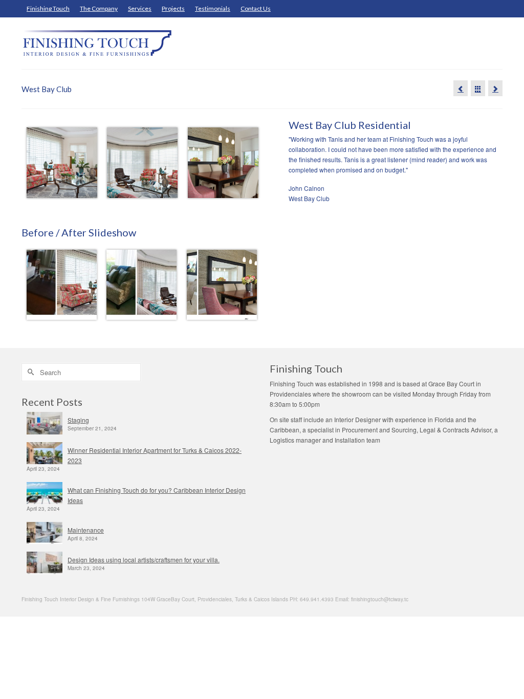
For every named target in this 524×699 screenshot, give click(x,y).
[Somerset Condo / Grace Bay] (495, 88)
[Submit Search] (29, 372)
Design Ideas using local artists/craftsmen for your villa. (144, 559)
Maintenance (86, 530)
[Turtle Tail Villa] (460, 88)
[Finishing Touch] (96, 43)
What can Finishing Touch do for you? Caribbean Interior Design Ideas (157, 495)
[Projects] (478, 88)
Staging (78, 420)
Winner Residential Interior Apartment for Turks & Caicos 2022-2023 (155, 455)
